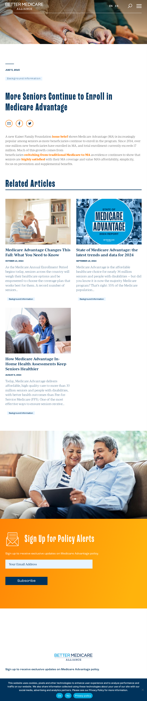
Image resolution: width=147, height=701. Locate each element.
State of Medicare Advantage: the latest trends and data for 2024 (107, 252)
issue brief (60, 136)
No (68, 695)
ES (116, 6)
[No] (142, 690)
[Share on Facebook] (19, 123)
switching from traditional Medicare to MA (57, 154)
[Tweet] (29, 123)
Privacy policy (83, 695)
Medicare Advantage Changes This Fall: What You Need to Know (37, 252)
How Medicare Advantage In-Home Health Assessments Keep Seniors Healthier (35, 363)
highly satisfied (33, 159)
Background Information (24, 78)
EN (111, 6)
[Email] (9, 123)
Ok (59, 695)
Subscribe (26, 581)
